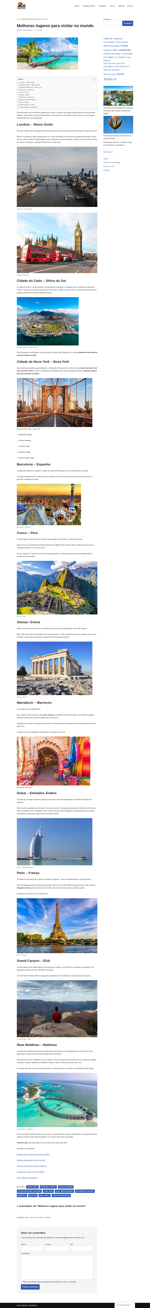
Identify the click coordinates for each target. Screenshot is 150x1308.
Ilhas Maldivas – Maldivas (28, 107)
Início (18, 19)
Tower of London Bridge (61, 1195)
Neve (19, 1305)
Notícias (121, 6)
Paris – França (24, 102)
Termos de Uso (108, 166)
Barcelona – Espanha (26, 90)
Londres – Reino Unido (26, 82)
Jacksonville (127, 54)
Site (71, 1244)
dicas (118, 42)
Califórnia (118, 38)
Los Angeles (120, 57)
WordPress (33, 1305)
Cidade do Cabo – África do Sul (29, 85)
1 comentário (38, 30)
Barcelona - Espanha (48, 1187)
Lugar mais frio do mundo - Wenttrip (37, 1217)
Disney (125, 42)
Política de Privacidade (111, 162)
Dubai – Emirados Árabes (27, 100)
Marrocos (33, 1195)
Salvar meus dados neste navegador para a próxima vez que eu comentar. (49, 1282)
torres (120, 74)
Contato (106, 170)
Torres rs (109, 79)
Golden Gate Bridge (112, 54)
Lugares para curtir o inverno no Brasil (30, 1172)
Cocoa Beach (109, 42)
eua (105, 45)
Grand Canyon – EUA (27, 104)
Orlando (107, 60)
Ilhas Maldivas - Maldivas (85, 1191)
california (107, 38)
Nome (23, 1244)
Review (130, 6)
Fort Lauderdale (122, 50)
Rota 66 (107, 70)
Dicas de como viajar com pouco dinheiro (32, 1166)
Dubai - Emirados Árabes (64, 1191)
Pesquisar (107, 19)
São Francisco (109, 74)
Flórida (124, 45)
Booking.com (108, 152)
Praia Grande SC (121, 66)
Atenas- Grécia (24, 95)
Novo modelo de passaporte (27, 1178)
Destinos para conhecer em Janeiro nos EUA (33, 1154)
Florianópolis (114, 46)
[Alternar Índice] (93, 79)
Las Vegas (108, 57)
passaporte (108, 66)
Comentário (25, 1253)
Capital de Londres (65, 1187)
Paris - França (45, 1195)
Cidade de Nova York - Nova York (29, 1191)
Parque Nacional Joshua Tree (114, 63)
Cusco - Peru (48, 1191)
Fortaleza (107, 50)
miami (129, 57)
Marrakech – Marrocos (26, 97)
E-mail (48, 1244)
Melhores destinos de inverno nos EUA (31, 1160)
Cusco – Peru (23, 92)
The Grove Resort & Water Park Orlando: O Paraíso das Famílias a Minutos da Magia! (118, 110)
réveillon (115, 70)
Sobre (105, 159)
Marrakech (22, 1195)
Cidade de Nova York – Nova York (30, 87)
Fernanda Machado (25, 30)
